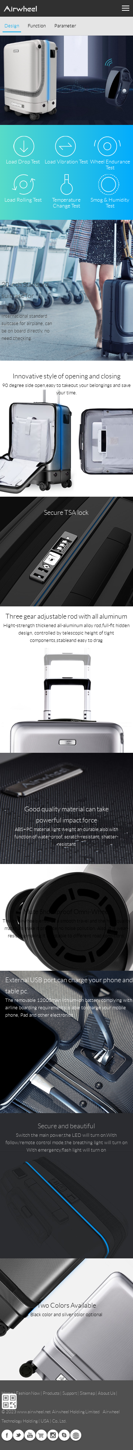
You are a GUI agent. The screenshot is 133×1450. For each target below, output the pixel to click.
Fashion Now (28, 1393)
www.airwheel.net (34, 1411)
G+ (41, 1435)
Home (7, 1393)
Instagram (52, 1435)
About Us (106, 1393)
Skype (64, 1435)
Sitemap (87, 1393)
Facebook (7, 1435)
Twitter (18, 1435)
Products (51, 1393)
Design (11, 26)
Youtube (29, 1435)
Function (37, 26)
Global (75, 1435)
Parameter (65, 26)
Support (69, 1393)
